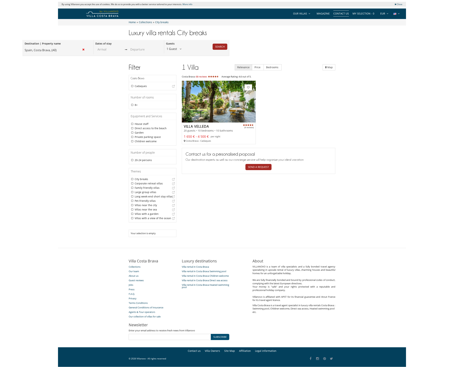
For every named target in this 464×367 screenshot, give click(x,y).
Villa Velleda (196, 126)
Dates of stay (103, 43)
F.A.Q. (132, 294)
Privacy (132, 298)
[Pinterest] (324, 358)
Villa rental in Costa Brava (195, 266)
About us (133, 275)
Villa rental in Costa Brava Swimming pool (204, 271)
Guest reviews (136, 280)
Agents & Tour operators (142, 312)
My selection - (363, 13)
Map (330, 67)
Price (257, 67)
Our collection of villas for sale (145, 316)
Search (220, 46)
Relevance (243, 67)
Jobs (131, 284)
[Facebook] (310, 358)
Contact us (341, 13)
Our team (134, 271)
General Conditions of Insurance (146, 307)
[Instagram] (318, 358)
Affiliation (245, 351)
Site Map (229, 351)
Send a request (258, 167)
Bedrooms (272, 67)
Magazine (323, 13)
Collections (134, 266)
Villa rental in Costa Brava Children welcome (205, 275)
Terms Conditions (138, 303)
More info (187, 4)
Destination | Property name (43, 43)
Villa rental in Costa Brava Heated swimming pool (205, 286)
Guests (170, 43)
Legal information (265, 351)
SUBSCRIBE (220, 337)
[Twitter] (332, 358)
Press (131, 289)
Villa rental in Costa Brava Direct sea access (204, 280)
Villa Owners (212, 351)
